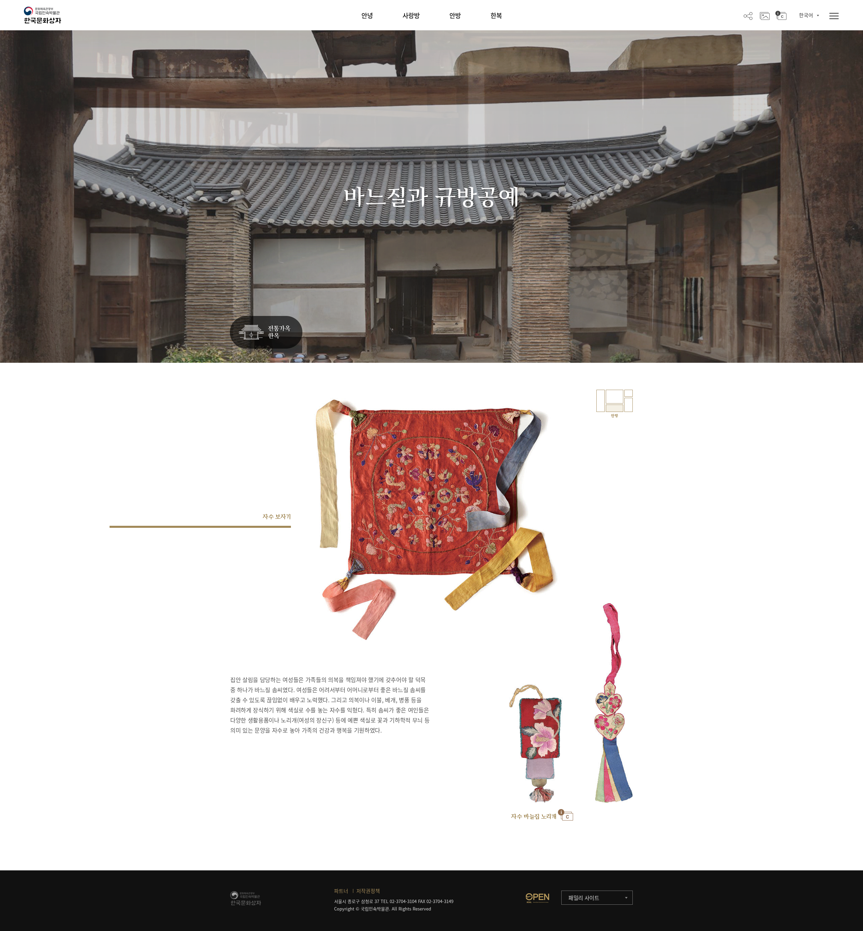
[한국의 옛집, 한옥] (266, 332)
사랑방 (411, 15)
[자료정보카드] (780, 15)
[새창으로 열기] (537, 898)
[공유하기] (748, 15)
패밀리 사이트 (583, 898)
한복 (496, 15)
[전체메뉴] (834, 16)
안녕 (367, 15)
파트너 (341, 891)
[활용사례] (765, 15)
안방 (455, 15)
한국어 (806, 15)
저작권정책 (368, 891)
